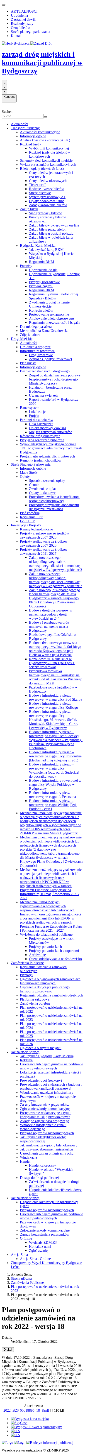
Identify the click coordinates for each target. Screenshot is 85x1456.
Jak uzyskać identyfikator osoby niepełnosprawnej (43, 1139)
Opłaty (25, 476)
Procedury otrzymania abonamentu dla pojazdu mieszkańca (54, 507)
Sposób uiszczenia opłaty (47, 480)
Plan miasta (28, 363)
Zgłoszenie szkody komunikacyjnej (45, 1109)
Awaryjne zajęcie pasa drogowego (44, 1121)
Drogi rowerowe (41, 355)
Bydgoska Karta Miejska (38, 245)
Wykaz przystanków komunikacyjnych (48, 164)
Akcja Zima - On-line (35, 1259)
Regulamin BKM (41, 262)
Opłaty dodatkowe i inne (46, 201)
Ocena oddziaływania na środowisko (55, 959)
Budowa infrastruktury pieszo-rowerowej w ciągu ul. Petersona (52, 795)
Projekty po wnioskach (45, 947)
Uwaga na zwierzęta (43, 395)
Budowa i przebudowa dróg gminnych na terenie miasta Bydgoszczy (49, 626)
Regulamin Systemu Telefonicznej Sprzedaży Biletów (53, 296)
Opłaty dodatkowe (42, 493)
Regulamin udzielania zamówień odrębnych (51, 995)
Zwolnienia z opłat (42, 489)
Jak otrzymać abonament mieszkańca (46, 1149)
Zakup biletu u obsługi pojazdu (51, 233)
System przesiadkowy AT (47, 197)
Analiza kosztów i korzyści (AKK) (45, 140)
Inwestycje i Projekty (26, 525)
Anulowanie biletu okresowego (51, 318)
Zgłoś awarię (38, 1250)
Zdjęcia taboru (30, 335)
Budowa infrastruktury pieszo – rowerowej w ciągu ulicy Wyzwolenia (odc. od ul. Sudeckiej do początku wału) (54, 770)
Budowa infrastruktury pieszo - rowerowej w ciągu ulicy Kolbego (53, 705)
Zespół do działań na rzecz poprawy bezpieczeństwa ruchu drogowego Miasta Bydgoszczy (55, 379)
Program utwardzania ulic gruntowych (47, 456)
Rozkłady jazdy (22, 23)
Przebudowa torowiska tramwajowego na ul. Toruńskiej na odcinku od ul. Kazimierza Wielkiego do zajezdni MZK (55, 677)
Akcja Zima (19, 1255)
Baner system (29, 408)
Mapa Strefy (29, 472)
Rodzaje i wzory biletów (46, 189)
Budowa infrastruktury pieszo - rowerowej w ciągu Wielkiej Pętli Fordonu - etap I (53, 805)
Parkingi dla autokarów (36, 420)
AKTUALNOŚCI (24, 11)
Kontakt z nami (40, 1246)
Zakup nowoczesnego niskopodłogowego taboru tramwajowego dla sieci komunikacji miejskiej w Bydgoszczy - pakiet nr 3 (55, 564)
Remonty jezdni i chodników (40, 460)
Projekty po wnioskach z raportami (54, 951)
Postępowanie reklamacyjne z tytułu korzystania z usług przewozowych (45, 1115)
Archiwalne (37, 955)
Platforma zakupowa (34, 999)
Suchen (7, 111)
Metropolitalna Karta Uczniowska (44, 331)
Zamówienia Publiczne (27, 963)
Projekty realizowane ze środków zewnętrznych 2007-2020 (44, 543)
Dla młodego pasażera (36, 326)
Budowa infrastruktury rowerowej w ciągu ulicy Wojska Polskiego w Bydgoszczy (55, 784)
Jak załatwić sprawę (25, 1052)
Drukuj (8, 1349)
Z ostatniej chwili (23, 19)
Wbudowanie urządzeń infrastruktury (46, 1092)
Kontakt (16, 36)
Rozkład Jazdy (30, 144)
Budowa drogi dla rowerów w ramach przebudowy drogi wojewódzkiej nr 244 (50, 614)
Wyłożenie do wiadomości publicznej (46, 934)
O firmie (26, 1238)
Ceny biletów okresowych (48, 181)
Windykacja (28, 1157)
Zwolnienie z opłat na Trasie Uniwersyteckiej (49, 304)
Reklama (26, 1060)
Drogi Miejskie (21, 339)
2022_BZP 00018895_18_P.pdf (25, 1410)
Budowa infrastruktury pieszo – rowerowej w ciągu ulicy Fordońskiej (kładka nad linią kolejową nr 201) (56, 756)
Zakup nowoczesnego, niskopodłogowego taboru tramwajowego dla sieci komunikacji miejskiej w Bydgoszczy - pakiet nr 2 (55, 580)
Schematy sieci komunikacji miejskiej (46, 160)
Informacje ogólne (33, 136)
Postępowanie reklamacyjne (49, 314)
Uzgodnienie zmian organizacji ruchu (46, 1153)
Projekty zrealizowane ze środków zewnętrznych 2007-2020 (44, 535)
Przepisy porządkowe (44, 282)
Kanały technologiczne (36, 529)
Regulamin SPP (31, 517)
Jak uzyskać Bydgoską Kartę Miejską (47, 1056)
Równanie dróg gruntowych (40, 436)
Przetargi (26, 975)
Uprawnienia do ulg (43, 270)
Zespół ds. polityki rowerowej (50, 359)
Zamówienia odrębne (35, 1003)
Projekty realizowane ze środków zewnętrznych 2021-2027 (44, 551)
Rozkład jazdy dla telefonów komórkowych (49, 154)
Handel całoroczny (42, 1165)
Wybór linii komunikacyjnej (49, 148)
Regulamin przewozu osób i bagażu (54, 322)
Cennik (34, 485)
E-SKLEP (27, 521)
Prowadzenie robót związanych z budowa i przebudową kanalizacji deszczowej (51, 1086)
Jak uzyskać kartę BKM (46, 249)
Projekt (34, 416)
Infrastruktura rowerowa (37, 351)
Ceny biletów (20, 27)
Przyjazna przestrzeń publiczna (42, 440)
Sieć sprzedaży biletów (45, 213)
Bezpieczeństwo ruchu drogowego (45, 371)
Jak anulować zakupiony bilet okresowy (48, 1145)
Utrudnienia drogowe (35, 347)
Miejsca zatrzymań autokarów (50, 432)
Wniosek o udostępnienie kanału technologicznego (43, 1127)
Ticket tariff (37, 185)
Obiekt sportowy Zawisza (47, 428)
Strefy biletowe (40, 193)
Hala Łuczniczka (41, 424)
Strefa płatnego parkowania (30, 32)
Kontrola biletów (41, 310)
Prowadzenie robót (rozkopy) (41, 1080)
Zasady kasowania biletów (48, 205)
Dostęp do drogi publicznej (39, 1178)
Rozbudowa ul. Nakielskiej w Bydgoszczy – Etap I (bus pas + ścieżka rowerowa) (52, 663)
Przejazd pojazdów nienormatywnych (47, 1133)
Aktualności (19, 124)
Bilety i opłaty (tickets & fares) (42, 168)
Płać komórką (30, 513)
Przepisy (26, 266)
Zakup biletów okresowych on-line (54, 225)
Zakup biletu (29, 209)
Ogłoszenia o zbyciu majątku (40, 1048)
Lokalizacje (37, 412)
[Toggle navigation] (3, 5)
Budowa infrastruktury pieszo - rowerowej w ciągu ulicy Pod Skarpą (55, 697)
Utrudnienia (19, 15)
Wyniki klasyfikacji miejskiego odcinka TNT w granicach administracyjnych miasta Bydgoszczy (51, 448)
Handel (25, 1161)
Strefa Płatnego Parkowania (31, 464)
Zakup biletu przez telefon (47, 229)
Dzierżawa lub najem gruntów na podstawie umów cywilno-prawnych (51, 1066)
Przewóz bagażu (41, 286)
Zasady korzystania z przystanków (44, 1105)
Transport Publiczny (25, 128)
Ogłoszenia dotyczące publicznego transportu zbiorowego (45, 989)
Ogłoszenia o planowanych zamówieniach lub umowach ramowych (50, 981)
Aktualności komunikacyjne (40, 132)
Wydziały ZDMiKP (43, 1242)
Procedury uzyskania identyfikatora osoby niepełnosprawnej (54, 499)
